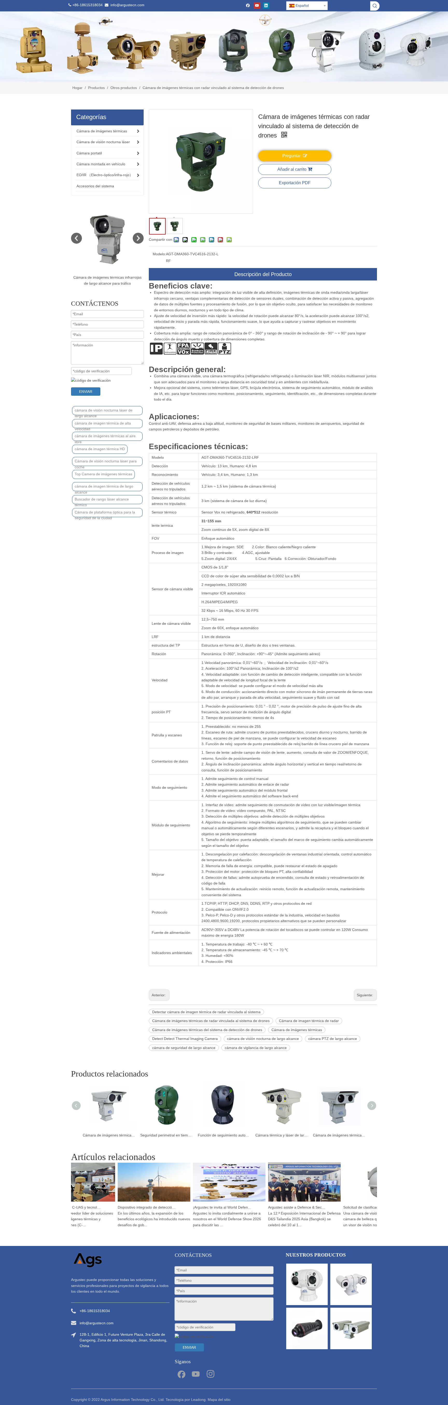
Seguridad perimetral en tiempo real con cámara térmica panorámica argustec (109, 1135)
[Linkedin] (266, 5)
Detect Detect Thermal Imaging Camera (185, 1039)
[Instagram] (210, 1373)
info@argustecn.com (127, 5)
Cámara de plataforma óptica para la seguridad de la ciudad (105, 513)
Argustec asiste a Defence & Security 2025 (281, 1207)
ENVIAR (85, 391)
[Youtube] (257, 5)
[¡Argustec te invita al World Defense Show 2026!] (213, 1202)
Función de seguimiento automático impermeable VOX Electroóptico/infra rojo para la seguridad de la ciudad (166, 1135)
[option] (107, 244)
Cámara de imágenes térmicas (296, 1030)
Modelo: (159, 254)
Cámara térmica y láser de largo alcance (224, 1135)
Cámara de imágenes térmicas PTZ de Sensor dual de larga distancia (339, 1135)
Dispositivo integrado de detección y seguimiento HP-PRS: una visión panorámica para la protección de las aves (131, 1207)
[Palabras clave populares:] (375, 6)
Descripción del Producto (263, 274)
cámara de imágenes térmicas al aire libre (105, 437)
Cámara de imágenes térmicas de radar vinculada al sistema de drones (211, 1021)
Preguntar (291, 156)
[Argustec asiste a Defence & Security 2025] (288, 1202)
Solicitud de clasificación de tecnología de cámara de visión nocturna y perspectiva (356, 1207)
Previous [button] (76, 238)
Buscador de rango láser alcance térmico (102, 500)
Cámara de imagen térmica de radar (309, 1021)
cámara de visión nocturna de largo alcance (263, 1039)
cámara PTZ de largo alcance (332, 1039)
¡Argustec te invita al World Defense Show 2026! (206, 1207)
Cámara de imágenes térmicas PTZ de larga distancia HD (281, 1135)
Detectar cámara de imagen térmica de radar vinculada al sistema (206, 1012)
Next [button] (138, 238)
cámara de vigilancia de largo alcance (256, 1048)
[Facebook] (248, 5)
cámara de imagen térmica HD (100, 449)
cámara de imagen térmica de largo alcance (104, 487)
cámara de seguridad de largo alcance (183, 1048)
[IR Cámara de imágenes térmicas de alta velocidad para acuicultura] (107, 238)
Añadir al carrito (291, 169)
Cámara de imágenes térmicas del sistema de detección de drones (207, 1030)
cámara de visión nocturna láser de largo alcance (103, 411)
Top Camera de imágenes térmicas (103, 474)
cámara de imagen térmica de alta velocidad (103, 424)
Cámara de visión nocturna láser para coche (106, 462)
